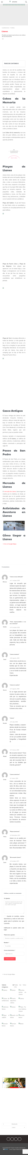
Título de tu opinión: (9, 935)
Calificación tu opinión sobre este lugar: (14, 928)
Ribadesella (14, 1124)
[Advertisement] (14, 1060)
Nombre (6, 942)
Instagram (15, 1139)
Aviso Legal (12, 1149)
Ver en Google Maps (10, 544)
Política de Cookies (20, 1149)
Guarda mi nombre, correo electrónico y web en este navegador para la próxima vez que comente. (14, 919)
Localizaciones (5, 27)
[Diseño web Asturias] (6, 1149)
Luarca (13, 1127)
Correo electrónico (9, 950)
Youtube (12, 1139)
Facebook (8, 1139)
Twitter (19, 1139)
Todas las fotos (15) (20, 986)
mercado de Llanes (10, 491)
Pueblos (13, 27)
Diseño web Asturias (20, 1147)
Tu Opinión (7, 898)
